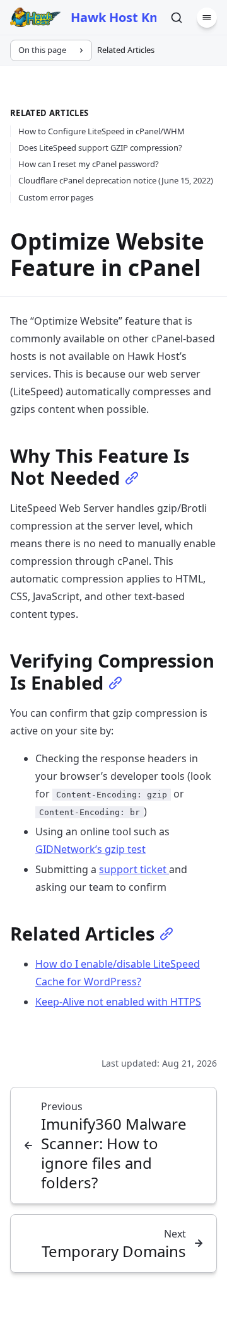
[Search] (176, 17)
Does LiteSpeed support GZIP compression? (100, 147)
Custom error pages (55, 197)
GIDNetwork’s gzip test (90, 849)
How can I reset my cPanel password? (88, 164)
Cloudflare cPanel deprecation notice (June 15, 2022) (115, 180)
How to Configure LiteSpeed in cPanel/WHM (101, 131)
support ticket (134, 869)
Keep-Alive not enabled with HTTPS (118, 1002)
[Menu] (207, 18)
